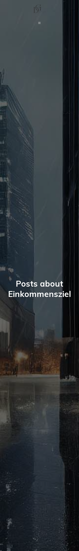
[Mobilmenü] (39, 22)
